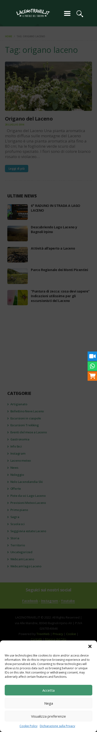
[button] (90, 646)
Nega (48, 703)
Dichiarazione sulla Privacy (57, 726)
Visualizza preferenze (48, 716)
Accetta (48, 690)
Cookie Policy (28, 726)
